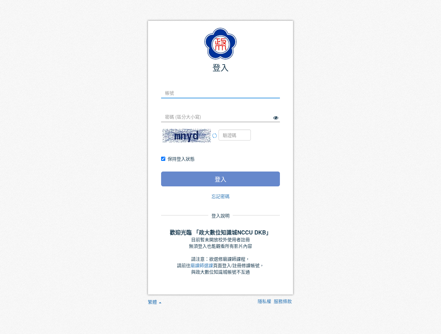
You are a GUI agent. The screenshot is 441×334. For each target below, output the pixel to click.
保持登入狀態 (181, 158)
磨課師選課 (201, 265)
